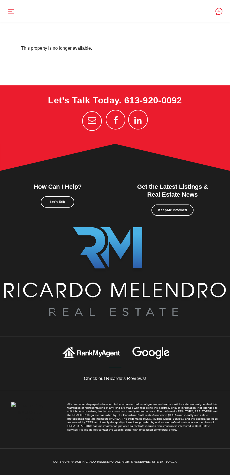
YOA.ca (171, 461)
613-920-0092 (153, 100)
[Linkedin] (138, 119)
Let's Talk (57, 202)
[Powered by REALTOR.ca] (28, 418)
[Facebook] (115, 119)
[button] (11, 11)
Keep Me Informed (172, 210)
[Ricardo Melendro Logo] (115, 270)
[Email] (92, 121)
